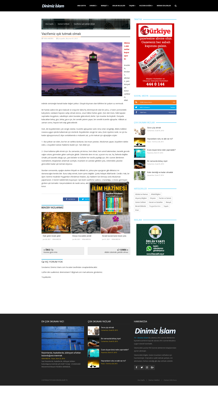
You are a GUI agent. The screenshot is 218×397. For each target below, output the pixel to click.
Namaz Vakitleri (154, 380)
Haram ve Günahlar (156, 202)
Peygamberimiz (154, 206)
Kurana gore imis (50, 252)
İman (137, 210)
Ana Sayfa (81, 6)
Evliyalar (153, 198)
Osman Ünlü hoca (170, 380)
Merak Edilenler (164, 6)
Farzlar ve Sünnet (165, 198)
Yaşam (131, 6)
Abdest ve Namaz (141, 194)
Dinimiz (93, 6)
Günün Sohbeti (64, 24)
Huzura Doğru (145, 6)
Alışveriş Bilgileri (141, 198)
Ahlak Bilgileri (118, 6)
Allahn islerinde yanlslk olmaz (116, 252)
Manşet (104, 6)
